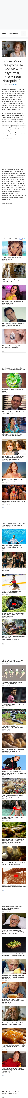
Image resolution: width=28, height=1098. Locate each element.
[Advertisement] (14, 15)
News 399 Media (10, 33)
